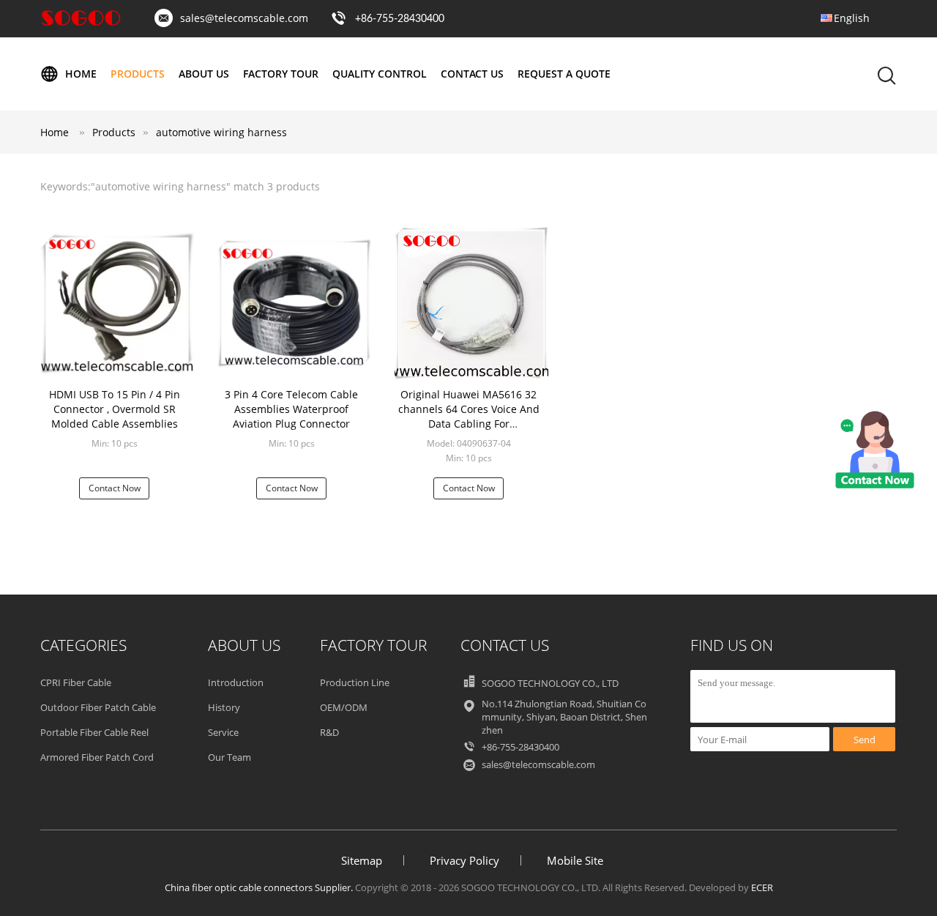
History (224, 707)
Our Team (229, 757)
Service (223, 732)
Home (81, 74)
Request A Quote (564, 74)
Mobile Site (575, 860)
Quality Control (379, 74)
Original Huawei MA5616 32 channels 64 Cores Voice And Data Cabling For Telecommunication (469, 416)
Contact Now (115, 488)
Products (138, 74)
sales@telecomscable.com (244, 18)
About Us (204, 74)
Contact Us (472, 74)
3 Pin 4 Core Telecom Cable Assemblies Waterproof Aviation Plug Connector (291, 409)
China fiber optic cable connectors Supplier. (260, 887)
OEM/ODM (343, 707)
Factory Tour (280, 74)
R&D (329, 732)
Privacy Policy (464, 860)
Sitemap (361, 860)
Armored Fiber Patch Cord (97, 757)
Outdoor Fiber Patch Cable (98, 707)
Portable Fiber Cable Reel (94, 732)
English (852, 18)
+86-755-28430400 (399, 19)
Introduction (236, 682)
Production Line (354, 682)
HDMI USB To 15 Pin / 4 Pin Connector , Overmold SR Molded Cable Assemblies (114, 409)
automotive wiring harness (221, 132)
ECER (762, 887)
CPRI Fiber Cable (75, 682)
